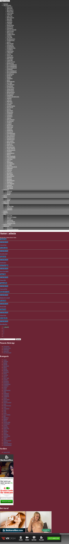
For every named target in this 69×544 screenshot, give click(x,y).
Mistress (5, 419)
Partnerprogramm (64, 533)
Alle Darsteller (7, 5)
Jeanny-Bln (10, 55)
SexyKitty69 (10, 121)
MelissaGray (10, 33)
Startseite (5, 4)
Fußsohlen (9, 208)
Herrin (8, 194)
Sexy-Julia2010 (11, 135)
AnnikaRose (10, 57)
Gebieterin (9, 115)
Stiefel (5, 433)
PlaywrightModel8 (12, 68)
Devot (5, 376)
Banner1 (5, 212)
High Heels (6, 399)
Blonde (5, 369)
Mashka (9, 77)
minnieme (9, 170)
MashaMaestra (10, 180)
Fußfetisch (6, 203)
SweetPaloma (10, 46)
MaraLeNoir (10, 11)
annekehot (9, 22)
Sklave (5, 195)
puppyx (9, 160)
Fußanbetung (6, 390)
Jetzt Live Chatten (11, 217)
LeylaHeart (10, 49)
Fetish (8, 200)
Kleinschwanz (7, 405)
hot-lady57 (9, 173)
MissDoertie (10, 125)
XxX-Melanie (10, 183)
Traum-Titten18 (11, 148)
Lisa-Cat (9, 171)
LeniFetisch (10, 220)
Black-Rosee (10, 43)
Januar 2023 (6, 452)
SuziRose (9, 122)
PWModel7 (10, 69)
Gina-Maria (10, 188)
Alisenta (9, 118)
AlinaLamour (10, 89)
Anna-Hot (6, 351)
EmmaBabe (10, 95)
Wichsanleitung (7, 443)
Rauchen (5, 427)
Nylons (5, 425)
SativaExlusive (11, 136)
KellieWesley (10, 51)
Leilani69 (9, 23)
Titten (4, 439)
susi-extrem (10, 110)
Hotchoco (9, 179)
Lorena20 (9, 185)
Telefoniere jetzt (11, 223)
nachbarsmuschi (11, 150)
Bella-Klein (10, 58)
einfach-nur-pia (11, 61)
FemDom (5, 385)
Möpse (5, 420)
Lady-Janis (10, 103)
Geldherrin (6, 396)
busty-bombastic (11, 156)
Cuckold (5, 375)
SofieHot (9, 98)
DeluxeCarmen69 (11, 29)
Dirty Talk (6, 202)
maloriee (9, 218)
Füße (8, 205)
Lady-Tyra (9, 16)
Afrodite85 (10, 78)
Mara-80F (9, 19)
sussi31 (9, 42)
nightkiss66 (10, 130)
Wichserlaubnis (7, 445)
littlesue (9, 154)
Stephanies (6, 349)
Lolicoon (9, 100)
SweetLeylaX (7, 348)
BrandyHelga (10, 25)
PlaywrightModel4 (12, 72)
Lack (4, 407)
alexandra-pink (11, 147)
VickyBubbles (10, 163)
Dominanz (6, 189)
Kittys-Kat (9, 7)
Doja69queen (10, 74)
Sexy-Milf (9, 83)
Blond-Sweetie (11, 142)
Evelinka (9, 104)
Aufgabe (5, 361)
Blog (4, 214)
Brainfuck (6, 372)
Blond (5, 367)
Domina (9, 192)
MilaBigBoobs (11, 81)
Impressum (6, 226)
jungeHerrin (10, 26)
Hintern (5, 401)
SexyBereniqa (10, 87)
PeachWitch (10, 86)
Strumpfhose (6, 436)
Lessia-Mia (10, 60)
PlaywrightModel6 (12, 66)
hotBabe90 (10, 168)
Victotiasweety (11, 40)
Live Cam (9, 215)
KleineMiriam (10, 176)
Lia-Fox (9, 54)
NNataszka (10, 162)
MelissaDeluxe (11, 92)
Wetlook (5, 442)
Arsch (5, 360)
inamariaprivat (10, 153)
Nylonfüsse (6, 424)
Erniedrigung (6, 384)
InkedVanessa (10, 90)
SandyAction (10, 31)
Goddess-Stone (11, 34)
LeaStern (9, 124)
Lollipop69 (10, 52)
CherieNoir (6, 346)
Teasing (5, 437)
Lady (4, 410)
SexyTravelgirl (7, 352)
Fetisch (5, 197)
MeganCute (10, 186)
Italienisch (9, 101)
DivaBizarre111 (11, 39)
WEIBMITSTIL (11, 48)
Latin (4, 411)
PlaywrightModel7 (12, 71)
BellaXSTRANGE (12, 167)
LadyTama (9, 159)
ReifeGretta (10, 127)
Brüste (5, 373)
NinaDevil (9, 182)
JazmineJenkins (11, 106)
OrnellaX (9, 151)
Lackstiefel (6, 408)
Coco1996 (9, 37)
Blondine (5, 370)
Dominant (9, 191)
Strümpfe (5, 434)
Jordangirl (9, 128)
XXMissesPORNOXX (13, 96)
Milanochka (10, 112)
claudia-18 (9, 144)
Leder (4, 413)
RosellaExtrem (11, 138)
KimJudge (9, 20)
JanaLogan (10, 8)
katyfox (9, 109)
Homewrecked (7, 402)
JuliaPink (9, 36)
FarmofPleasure (11, 133)
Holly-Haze (10, 174)
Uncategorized (7, 440)
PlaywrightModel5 (12, 64)
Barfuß (5, 363)
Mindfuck (6, 417)
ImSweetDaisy (11, 119)
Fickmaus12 (10, 28)
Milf (4, 416)
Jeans (4, 404)
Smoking (5, 431)
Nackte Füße (10, 206)
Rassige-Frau (10, 63)
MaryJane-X (10, 10)
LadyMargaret (10, 84)
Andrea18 (9, 14)
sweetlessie (10, 113)
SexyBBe (9, 165)
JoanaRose (9, 116)
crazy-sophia (10, 141)
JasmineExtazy (11, 139)
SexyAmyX (10, 107)
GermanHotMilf (11, 157)
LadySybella (10, 13)
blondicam (9, 75)
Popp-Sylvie (10, 145)
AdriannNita (10, 45)
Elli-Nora (9, 177)
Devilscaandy (10, 93)
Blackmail (6, 366)
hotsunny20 (10, 132)
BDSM (5, 364)
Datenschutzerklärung (12, 229)
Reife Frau (6, 428)
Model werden (7, 224)
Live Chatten (6, 414)
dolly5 (8, 80)
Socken (5, 211)
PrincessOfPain (11, 221)
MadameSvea (10, 17)
